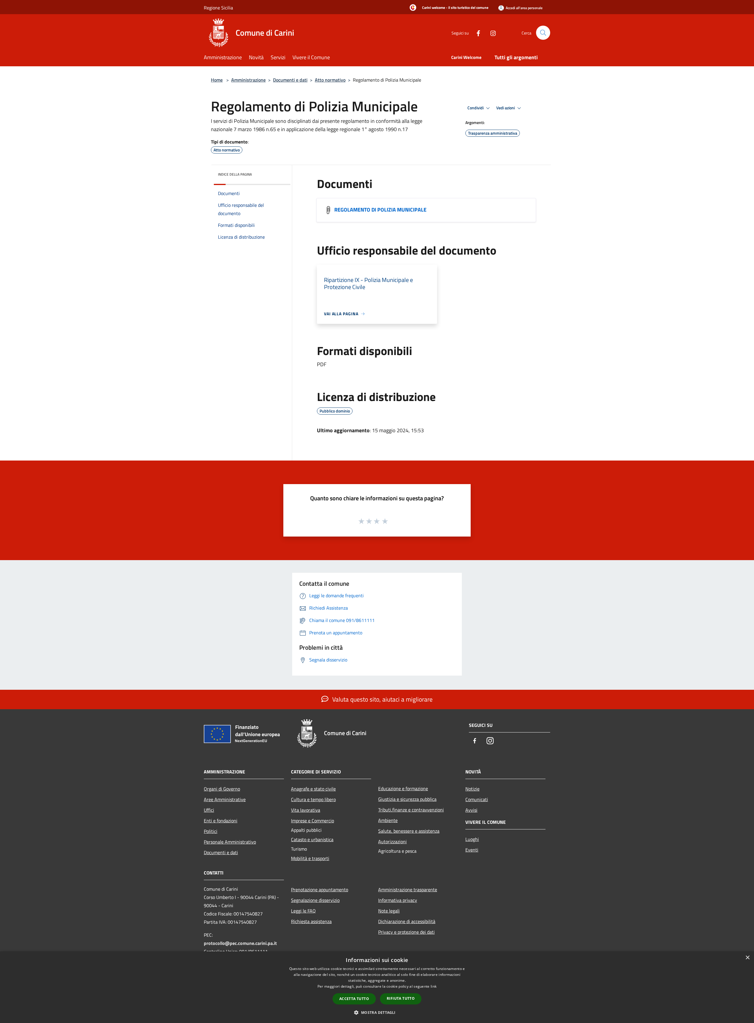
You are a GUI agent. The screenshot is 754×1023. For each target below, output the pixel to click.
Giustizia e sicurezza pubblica (407, 799)
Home (217, 79)
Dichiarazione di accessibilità (406, 921)
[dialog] (377, 987)
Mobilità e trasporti (310, 858)
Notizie (472, 788)
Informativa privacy (397, 900)
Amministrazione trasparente (407, 889)
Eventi (471, 849)
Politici (210, 831)
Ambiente (388, 820)
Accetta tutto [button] (354, 998)
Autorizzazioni (392, 841)
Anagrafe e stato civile (313, 788)
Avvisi (471, 810)
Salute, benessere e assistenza (408, 830)
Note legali (389, 910)
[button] (376, 1012)
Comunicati (476, 799)
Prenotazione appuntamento (319, 889)
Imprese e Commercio (312, 820)
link (433, 986)
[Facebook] (476, 33)
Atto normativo (330, 79)
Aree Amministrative (225, 799)
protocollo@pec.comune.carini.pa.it (240, 943)
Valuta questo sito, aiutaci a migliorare (382, 699)
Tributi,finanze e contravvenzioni (411, 809)
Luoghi (472, 839)
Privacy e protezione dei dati (406, 931)
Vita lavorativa (305, 810)
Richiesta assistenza (311, 921)
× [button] (747, 958)
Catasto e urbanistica (312, 839)
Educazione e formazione (403, 788)
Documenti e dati (290, 79)
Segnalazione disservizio (315, 900)
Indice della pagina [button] (235, 174)
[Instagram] (491, 33)
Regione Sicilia (218, 7)
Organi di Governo (222, 788)
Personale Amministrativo (230, 841)
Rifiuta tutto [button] (401, 998)
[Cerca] (543, 33)
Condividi (476, 108)
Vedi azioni (506, 108)
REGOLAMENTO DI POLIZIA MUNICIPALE (380, 210)
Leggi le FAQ (303, 910)
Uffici (209, 810)
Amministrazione (248, 79)
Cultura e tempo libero (313, 799)
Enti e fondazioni (220, 820)
